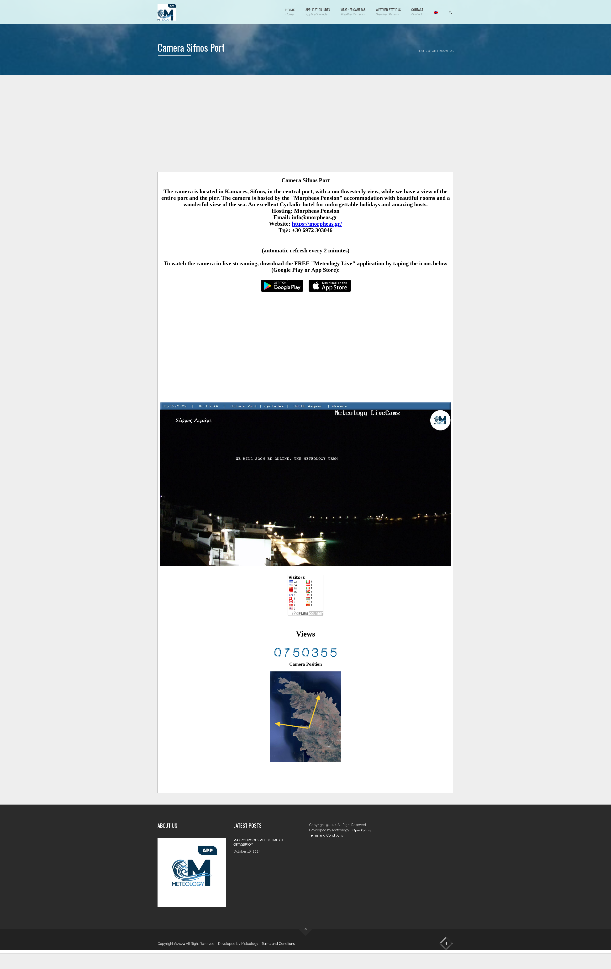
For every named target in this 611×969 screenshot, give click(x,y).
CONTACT (417, 11)
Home (422, 50)
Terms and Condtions (278, 944)
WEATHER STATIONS (388, 11)
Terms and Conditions (326, 835)
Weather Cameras (440, 50)
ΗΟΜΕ (290, 11)
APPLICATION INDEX (318, 11)
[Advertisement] (301, 131)
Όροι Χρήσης (362, 830)
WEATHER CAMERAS (353, 11)
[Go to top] (305, 929)
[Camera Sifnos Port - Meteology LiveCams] (167, 12)
